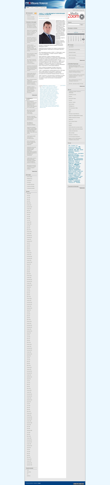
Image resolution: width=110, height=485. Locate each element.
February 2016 (29, 275)
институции (52, 92)
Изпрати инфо (43, 7)
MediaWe (70, 125)
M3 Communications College (73, 146)
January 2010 (29, 415)
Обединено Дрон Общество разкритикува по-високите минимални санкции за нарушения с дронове (31, 75)
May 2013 (28, 338)
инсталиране (48, 92)
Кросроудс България (72, 52)
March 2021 (29, 212)
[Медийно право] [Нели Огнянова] (74, 117)
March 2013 (29, 342)
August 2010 (29, 401)
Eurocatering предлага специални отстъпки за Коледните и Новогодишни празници (76, 71)
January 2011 (29, 392)
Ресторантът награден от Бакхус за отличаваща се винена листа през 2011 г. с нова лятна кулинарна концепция (76, 75)
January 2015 (29, 300)
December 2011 (29, 371)
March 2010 (29, 411)
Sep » (83, 31)
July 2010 (28, 403)
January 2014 (29, 323)
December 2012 (29, 348)
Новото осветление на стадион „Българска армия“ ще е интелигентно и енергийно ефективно (32, 55)
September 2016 (29, 262)
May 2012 (28, 361)
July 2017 (28, 243)
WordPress (28, 475)
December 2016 (29, 256)
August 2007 (29, 447)
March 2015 (29, 296)
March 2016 (29, 273)
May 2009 (28, 426)
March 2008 (29, 436)
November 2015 (29, 281)
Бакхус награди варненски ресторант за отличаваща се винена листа (75, 80)
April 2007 (28, 455)
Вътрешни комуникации (43, 91)
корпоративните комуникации (51, 94)
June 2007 (28, 451)
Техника (78, 182)
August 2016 (29, 264)
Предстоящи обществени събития (75, 172)
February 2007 (29, 459)
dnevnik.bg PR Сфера (72, 98)
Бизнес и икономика (73, 151)
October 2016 (29, 260)
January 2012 (29, 369)
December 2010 (29, 394)
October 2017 (29, 239)
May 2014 (28, 315)
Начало (27, 7)
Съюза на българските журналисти (53, 105)
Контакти (37, 7)
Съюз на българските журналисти (74, 136)
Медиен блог (71, 119)
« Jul (68, 31)
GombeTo (70, 123)
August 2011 (29, 378)
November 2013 (29, 327)
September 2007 (29, 445)
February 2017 (29, 252)
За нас (32, 7)
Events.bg (70, 100)
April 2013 (28, 340)
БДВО (70, 111)
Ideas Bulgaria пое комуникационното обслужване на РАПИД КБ (31, 123)
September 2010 (29, 399)
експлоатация (49, 91)
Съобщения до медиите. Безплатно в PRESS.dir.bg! (75, 92)
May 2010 (28, 407)
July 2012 (28, 357)
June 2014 (28, 313)
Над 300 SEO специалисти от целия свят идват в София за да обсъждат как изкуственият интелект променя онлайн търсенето (32, 40)
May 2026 (28, 199)
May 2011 (28, 384)
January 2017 (29, 254)
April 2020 (28, 218)
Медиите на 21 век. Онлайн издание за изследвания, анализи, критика (75, 139)
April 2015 (28, 294)
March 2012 (29, 365)
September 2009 (29, 422)
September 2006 (29, 464)
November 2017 (29, 237)
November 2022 (29, 206)
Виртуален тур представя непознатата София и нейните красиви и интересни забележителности (32, 118)
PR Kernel (70, 96)
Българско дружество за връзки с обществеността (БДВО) (75, 154)
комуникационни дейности (50, 93)
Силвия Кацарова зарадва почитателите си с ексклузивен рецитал (31, 137)
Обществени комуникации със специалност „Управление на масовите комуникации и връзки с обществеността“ (49, 98)
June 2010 (28, 405)
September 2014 (29, 308)
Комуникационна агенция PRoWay (74, 49)
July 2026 (28, 195)
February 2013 (29, 344)
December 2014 (29, 302)
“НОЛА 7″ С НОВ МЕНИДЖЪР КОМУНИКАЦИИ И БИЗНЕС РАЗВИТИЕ (52, 13)
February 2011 (29, 390)
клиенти (41, 93)
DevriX (39, 483)
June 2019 (28, 220)
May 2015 (28, 292)
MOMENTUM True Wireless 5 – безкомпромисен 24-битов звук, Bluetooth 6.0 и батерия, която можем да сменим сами (32, 26)
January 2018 (29, 233)
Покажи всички (34, 171)
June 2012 (28, 359)
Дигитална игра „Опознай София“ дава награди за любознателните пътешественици (31, 112)
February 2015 (29, 298)
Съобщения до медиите (31, 18)
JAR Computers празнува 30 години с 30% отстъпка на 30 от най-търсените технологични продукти (31, 61)
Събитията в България (30, 186)
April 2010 (28, 409)
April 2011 (28, 386)
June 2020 (28, 216)
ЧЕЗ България (54, 106)
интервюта (56, 92)
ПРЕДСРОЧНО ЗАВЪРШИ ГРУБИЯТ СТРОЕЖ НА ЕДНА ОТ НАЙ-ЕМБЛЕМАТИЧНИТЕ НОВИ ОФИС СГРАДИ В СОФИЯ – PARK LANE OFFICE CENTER (32, 130)
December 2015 (29, 279)
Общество (54, 99)
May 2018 (28, 227)
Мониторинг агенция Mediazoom (74, 113)
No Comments (63, 85)
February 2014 (29, 321)
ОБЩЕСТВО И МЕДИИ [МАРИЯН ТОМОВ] (76, 115)
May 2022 (28, 210)
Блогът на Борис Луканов (73, 121)
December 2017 (29, 235)
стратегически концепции (44, 105)
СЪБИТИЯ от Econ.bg (72, 94)
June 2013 (28, 336)
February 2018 (29, 231)
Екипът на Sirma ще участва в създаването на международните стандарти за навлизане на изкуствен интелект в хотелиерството (32, 81)
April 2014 (28, 317)
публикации (50, 101)
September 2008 (29, 430)
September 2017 (29, 241)
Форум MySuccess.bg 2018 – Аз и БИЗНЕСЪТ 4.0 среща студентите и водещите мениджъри (31, 167)
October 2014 (29, 306)
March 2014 (29, 319)
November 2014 (29, 304)
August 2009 (29, 424)
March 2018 (29, 229)
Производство (46, 101)
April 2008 (28, 434)
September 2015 (29, 285)
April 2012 (28, 363)
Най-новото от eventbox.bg (73, 134)
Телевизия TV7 (72, 182)
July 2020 (28, 214)
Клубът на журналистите (74, 161)
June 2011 (28, 382)
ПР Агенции (29, 182)
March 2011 (29, 388)
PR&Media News (29, 178)
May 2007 (28, 453)
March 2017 (29, 250)
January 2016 (29, 277)
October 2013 (29, 329)
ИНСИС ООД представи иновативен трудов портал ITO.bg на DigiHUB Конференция (31, 143)
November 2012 (29, 350)
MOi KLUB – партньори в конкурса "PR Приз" (76, 83)
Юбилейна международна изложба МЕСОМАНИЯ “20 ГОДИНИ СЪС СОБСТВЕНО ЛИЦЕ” (76, 66)
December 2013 (29, 325)
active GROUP (71, 46)
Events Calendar (29, 176)
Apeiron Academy (71, 104)
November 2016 (29, 258)
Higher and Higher (71, 132)
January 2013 (29, 346)
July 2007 (28, 449)
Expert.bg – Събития (72, 102)
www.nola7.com (41, 18)
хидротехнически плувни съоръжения (45, 106)
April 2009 (28, 428)
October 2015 (29, 283)
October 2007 (29, 443)
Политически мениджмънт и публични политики (47, 100)
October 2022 (29, 208)
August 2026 (29, 193)
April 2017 (28, 248)
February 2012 (29, 367)
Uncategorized (29, 180)
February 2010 (29, 413)
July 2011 (28, 380)
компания (44, 93)
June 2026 (28, 197)
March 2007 (29, 457)
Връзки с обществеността (53, 90)
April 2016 (28, 271)
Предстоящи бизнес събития (74, 170)
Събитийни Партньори (30, 184)
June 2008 (28, 432)
